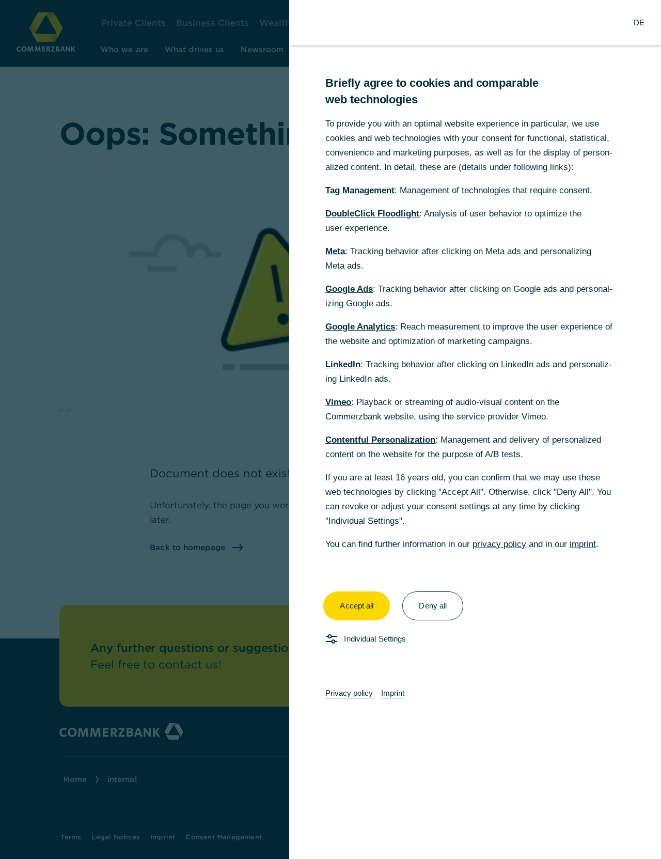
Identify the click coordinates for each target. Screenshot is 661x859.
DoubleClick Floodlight (372, 213)
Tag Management (360, 190)
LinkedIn (342, 364)
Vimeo (338, 402)
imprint (583, 544)
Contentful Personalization (380, 440)
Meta (335, 251)
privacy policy (499, 544)
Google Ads (349, 289)
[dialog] (330, 429)
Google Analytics (360, 327)
